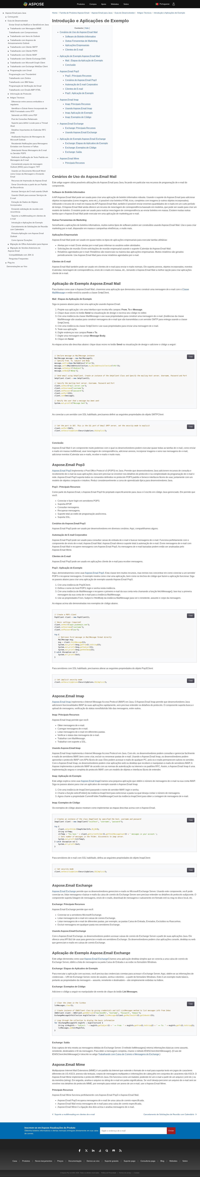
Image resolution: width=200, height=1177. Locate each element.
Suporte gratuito (112, 1161)
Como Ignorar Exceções (21, 240)
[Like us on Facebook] (79, 1151)
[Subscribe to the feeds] (120, 1151)
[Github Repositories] (113, 1151)
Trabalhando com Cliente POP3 (23, 51)
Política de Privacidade (109, 1173)
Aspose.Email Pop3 (61, 471)
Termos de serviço (125, 1173)
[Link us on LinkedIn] (93, 1151)
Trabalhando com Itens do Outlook (25, 36)
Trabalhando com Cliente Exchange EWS (28, 59)
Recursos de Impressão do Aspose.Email (29, 181)
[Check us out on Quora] (106, 1151)
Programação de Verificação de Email (25, 86)
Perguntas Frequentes (18, 259)
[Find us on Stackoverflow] (100, 1151)
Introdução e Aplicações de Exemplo (27, 222)
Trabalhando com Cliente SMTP (24, 47)
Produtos (81, 4)
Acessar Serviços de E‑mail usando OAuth (29, 191)
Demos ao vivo (93, 1161)
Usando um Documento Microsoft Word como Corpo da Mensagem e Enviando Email (27, 174)
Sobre (126, 4)
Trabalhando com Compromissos (23, 32)
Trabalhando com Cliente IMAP (23, 55)
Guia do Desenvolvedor (18, 21)
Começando (13, 17)
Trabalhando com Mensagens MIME (25, 28)
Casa (15, 1161)
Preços (60, 1161)
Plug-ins (11, 263)
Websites (115, 4)
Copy (191, 357)
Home (54, 13)
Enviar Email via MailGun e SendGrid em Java (29, 25)
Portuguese (164, 4)
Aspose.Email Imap (61, 702)
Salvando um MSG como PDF (24, 115)
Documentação (74, 1161)
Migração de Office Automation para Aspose (29, 244)
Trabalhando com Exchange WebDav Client (29, 66)
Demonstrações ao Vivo (17, 266)
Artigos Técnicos (17, 98)
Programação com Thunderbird (22, 74)
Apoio (103, 4)
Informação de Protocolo (20, 94)
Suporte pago (129, 1161)
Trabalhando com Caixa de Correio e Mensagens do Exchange (128, 1054)
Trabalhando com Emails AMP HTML (25, 90)
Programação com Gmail (21, 70)
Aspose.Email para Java (15, 13)
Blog (162, 1161)
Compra (93, 4)
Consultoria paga (148, 1161)
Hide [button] (87, 28)
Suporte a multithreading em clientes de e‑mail (75, 1114)
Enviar (171, 1130)
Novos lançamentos (43, 1161)
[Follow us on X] (86, 1151)
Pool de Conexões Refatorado (24, 119)
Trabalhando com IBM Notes (21, 82)
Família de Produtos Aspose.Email (74, 13)
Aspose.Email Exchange (64, 891)
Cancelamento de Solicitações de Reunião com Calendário (169, 1114)
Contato (136, 1173)
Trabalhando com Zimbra (20, 78)
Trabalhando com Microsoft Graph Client (27, 63)
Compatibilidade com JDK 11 (21, 255)
